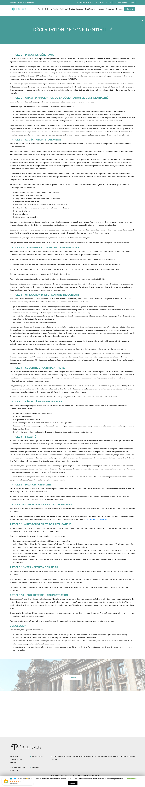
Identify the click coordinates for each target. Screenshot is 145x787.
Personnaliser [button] (131, 779)
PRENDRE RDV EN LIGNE (125, 2)
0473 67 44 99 (106, 2)
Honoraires (119, 9)
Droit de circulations (76, 9)
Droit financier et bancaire (94, 9)
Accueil (40, 9)
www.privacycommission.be (96, 519)
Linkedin (35, 767)
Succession (110, 9)
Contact (130, 9)
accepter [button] (72, 783)
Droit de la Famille (51, 9)
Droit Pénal (64, 9)
